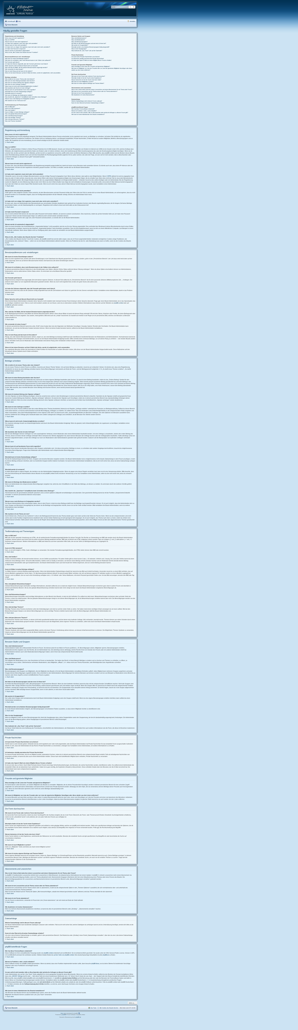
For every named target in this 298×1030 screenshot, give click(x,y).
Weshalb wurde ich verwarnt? (13, 93)
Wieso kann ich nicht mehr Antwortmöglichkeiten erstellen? (21, 86)
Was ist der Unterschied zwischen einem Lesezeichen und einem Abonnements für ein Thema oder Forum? (101, 89)
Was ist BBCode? (10, 106)
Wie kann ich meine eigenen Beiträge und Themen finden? (87, 83)
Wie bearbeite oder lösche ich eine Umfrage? (17, 88)
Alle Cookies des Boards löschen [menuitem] (109, 1008)
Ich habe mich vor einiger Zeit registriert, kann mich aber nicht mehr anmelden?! (27, 47)
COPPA (109, 176)
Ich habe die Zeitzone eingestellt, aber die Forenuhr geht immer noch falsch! (26, 64)
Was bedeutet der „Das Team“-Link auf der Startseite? (86, 50)
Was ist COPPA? (10, 39)
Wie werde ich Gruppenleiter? (79, 45)
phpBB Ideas (95, 963)
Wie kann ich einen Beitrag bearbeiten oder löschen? (20, 80)
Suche (130, 7)
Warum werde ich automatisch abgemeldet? (17, 50)
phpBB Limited (118, 303)
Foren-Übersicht (12, 24)
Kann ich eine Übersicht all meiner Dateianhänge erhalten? (87, 103)
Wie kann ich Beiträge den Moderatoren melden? (18, 95)
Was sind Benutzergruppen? (79, 41)
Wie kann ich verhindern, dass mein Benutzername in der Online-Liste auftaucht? (28, 60)
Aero (62, 1013)
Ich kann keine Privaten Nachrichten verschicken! (85, 56)
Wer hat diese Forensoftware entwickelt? (83, 109)
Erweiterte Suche (133, 7)
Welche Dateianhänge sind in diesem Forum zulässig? (86, 101)
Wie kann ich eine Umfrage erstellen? (15, 84)
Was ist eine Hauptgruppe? (79, 48)
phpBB (64, 1014)
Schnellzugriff (11, 21)
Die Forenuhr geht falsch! (12, 62)
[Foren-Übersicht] (20, 9)
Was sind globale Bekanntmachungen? (16, 113)
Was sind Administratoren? (78, 38)
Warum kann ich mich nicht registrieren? (16, 41)
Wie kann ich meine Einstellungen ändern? (17, 58)
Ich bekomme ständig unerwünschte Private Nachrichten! (87, 58)
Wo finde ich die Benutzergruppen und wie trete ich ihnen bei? (88, 43)
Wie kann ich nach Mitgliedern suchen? (82, 81)
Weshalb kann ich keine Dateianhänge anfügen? (18, 91)
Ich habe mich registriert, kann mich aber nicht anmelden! (21, 43)
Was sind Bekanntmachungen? (14, 115)
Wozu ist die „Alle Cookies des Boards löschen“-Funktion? (21, 52)
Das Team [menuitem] (93, 1008)
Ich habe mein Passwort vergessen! (15, 48)
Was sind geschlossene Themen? (14, 119)
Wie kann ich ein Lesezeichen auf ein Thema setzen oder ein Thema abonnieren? (94, 91)
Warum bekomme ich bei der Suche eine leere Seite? (86, 80)
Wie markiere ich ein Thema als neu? (15, 100)
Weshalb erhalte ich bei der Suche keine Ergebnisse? (86, 78)
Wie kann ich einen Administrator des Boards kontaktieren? (88, 114)
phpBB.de (8, 305)
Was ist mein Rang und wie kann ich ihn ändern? (18, 71)
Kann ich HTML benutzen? (12, 108)
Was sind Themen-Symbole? (13, 121)
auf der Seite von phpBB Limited (64, 955)
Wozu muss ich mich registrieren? (14, 38)
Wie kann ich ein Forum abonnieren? (81, 93)
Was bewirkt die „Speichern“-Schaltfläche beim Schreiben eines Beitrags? (26, 97)
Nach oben (10, 142)
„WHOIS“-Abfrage (17, 976)
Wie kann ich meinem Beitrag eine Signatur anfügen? (20, 82)
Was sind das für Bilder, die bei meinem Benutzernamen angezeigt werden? (26, 67)
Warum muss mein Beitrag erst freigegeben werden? (20, 98)
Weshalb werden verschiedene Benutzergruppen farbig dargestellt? (90, 47)
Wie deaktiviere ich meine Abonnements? (83, 95)
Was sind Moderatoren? (78, 39)
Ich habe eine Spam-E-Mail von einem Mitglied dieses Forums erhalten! (91, 60)
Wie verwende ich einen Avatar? (14, 69)
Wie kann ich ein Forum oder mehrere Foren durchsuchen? (88, 76)
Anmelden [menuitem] (132, 21)
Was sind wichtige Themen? (13, 117)
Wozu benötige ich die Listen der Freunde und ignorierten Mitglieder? (90, 66)
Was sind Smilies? (10, 110)
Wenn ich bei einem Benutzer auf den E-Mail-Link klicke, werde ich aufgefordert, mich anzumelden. (33, 73)
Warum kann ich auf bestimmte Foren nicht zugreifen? (20, 89)
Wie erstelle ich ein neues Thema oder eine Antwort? (20, 79)
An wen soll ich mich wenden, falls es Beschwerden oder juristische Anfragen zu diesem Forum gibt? (99, 112)
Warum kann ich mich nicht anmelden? (16, 45)
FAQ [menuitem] (19, 21)
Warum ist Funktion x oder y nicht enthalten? (84, 110)
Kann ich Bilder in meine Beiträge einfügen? (17, 112)
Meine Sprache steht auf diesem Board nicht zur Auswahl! (21, 65)
